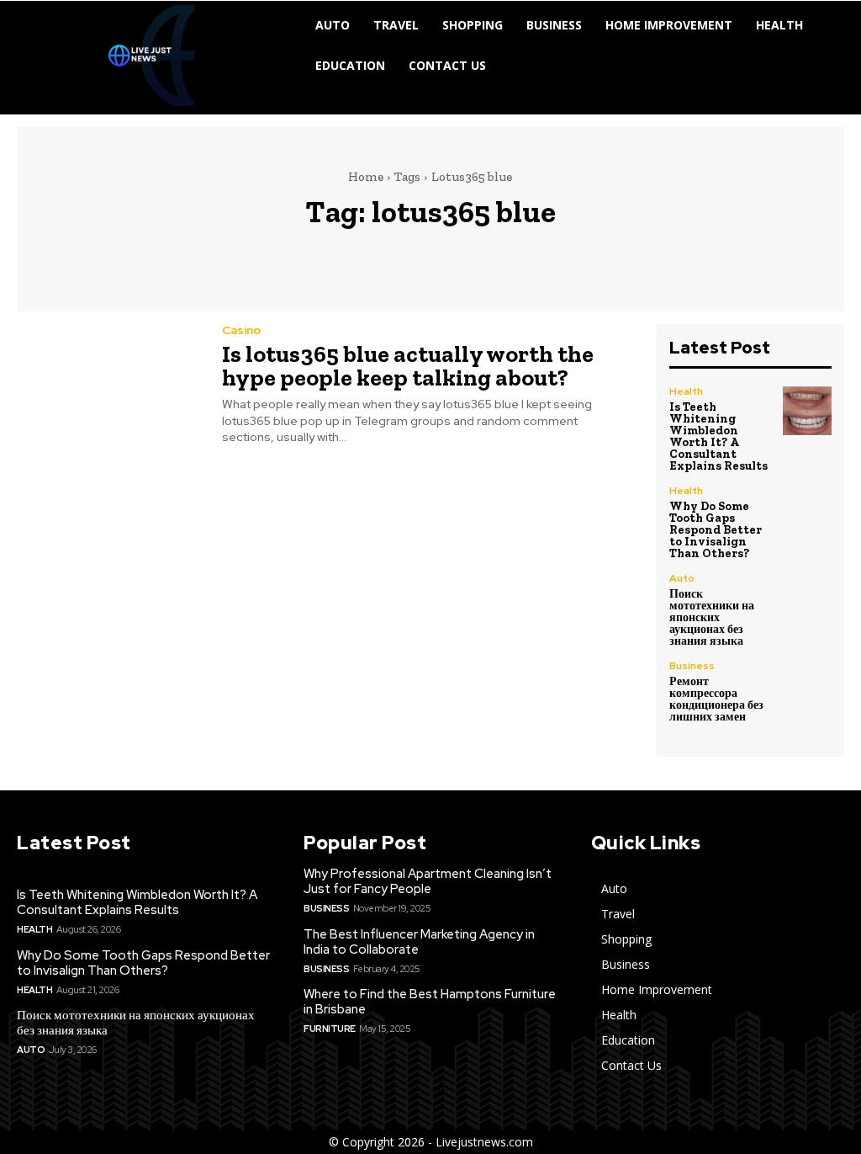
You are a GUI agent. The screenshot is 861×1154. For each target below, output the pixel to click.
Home (365, 176)
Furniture (330, 1028)
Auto (682, 578)
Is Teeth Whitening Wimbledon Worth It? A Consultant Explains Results (718, 436)
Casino (241, 330)
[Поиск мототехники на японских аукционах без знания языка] (807, 597)
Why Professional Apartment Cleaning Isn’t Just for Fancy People (428, 881)
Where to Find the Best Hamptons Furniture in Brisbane (430, 1002)
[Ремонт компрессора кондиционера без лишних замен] (807, 685)
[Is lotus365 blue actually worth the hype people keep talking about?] (109, 383)
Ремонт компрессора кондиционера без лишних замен (716, 699)
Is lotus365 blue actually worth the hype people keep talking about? (408, 365)
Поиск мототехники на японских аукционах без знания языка (711, 617)
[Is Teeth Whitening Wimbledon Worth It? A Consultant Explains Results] (807, 410)
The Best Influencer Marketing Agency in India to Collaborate (419, 942)
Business (692, 666)
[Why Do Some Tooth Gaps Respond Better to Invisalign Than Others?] (807, 510)
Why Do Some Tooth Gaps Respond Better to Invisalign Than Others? (715, 530)
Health (686, 391)
